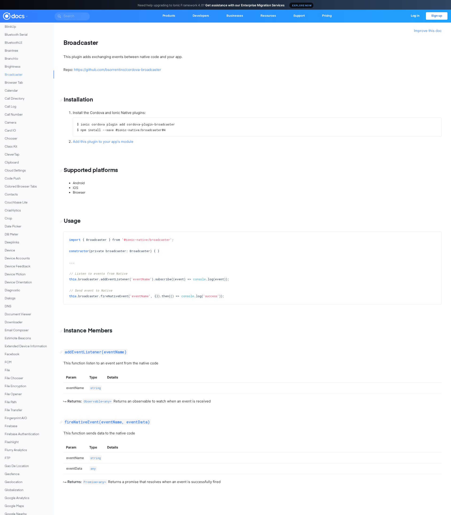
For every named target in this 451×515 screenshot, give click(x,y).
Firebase (11, 426)
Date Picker (13, 226)
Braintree (11, 50)
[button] (26, 15)
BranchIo (11, 58)
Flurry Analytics (16, 450)
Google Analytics (17, 498)
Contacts (11, 194)
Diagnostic (12, 290)
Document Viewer (18, 314)
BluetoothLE (13, 42)
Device (10, 250)
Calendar (11, 90)
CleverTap (12, 154)
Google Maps (14, 506)
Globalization (14, 490)
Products (169, 15)
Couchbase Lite (16, 202)
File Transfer (13, 410)
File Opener (13, 394)
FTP (7, 458)
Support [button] (299, 15)
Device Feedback (17, 266)
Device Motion (15, 274)
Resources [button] (268, 15)
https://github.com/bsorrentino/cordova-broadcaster (117, 69)
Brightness (12, 66)
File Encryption (15, 386)
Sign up (436, 15)
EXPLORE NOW (302, 5)
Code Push (13, 178)
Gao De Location (17, 466)
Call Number (14, 114)
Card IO (10, 130)
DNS (8, 306)
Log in (415, 15)
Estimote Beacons (18, 338)
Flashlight (12, 442)
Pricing (327, 15)
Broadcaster (14, 74)
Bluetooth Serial (16, 34)
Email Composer (17, 330)
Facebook (12, 354)
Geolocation (14, 482)
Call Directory (14, 98)
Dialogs (10, 298)
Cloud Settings (15, 170)
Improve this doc (428, 30)
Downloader (14, 322)
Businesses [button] (234, 15)
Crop (8, 218)
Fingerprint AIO (16, 418)
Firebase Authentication (22, 434)
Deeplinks (12, 242)
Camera (10, 122)
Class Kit (11, 146)
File (7, 370)
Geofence (12, 474)
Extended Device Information (26, 346)
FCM (8, 362)
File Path (11, 402)
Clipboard (12, 162)
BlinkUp (10, 26)
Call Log (10, 106)
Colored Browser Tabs (21, 186)
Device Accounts (17, 258)
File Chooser (14, 378)
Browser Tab (14, 82)
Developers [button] (201, 15)
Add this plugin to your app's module (103, 141)
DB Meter (11, 234)
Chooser (11, 138)
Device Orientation (18, 282)
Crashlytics (13, 210)
